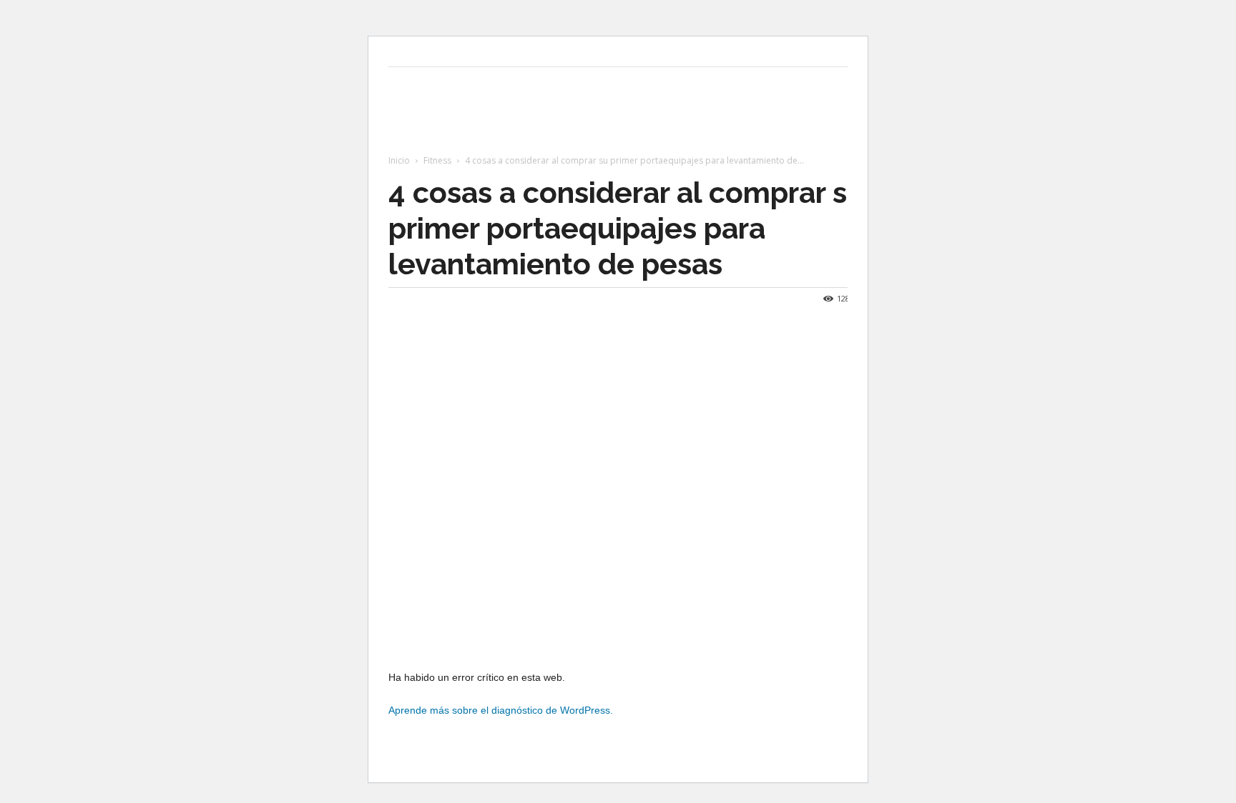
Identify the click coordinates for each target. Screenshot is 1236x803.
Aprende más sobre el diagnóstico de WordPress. (500, 710)
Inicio (399, 160)
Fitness (437, 160)
